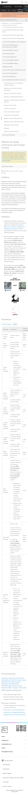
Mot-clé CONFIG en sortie (13, 680)
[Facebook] (17, 726)
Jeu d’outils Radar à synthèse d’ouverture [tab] (14, 80)
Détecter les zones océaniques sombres (14, 121)
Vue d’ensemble (7, 6)
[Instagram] (21, 729)
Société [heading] (3, 748)
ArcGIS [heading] (3, 736)
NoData (3, 680)
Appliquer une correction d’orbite (12, 93)
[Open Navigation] (26, 2)
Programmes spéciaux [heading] (7, 751)
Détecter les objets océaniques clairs (13, 118)
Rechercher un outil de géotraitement (14, 710)
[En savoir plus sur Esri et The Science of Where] (5, 730)
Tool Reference (5, 23)
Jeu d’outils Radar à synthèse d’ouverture (13, 27)
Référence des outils (20, 10)
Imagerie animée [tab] (7, 66)
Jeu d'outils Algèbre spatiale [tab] (11, 60)
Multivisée (6, 128)
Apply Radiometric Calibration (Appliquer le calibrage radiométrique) (14, 226)
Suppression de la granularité (11, 115)
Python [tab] (15, 324)
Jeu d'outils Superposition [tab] (10, 73)
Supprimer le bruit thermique (11, 131)
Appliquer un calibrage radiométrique (13, 96)
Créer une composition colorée (12, 111)
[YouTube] (24, 729)
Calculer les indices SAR (10, 105)
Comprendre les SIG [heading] (7, 744)
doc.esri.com (12, 16)
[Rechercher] (22, 2)
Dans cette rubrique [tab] (7, 166)
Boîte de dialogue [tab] (6, 324)
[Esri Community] (17, 729)
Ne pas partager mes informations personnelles (14, 791)
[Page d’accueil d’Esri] (4, 2)
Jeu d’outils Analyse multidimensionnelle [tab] (14, 70)
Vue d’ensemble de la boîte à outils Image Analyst (12, 31)
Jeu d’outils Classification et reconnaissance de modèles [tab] (10, 46)
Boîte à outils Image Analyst (10, 25)
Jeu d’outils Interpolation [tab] (10, 57)
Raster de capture (13, 687)
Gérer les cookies (7, 786)
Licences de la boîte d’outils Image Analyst (12, 35)
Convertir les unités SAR (10, 108)
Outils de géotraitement (16, 23)
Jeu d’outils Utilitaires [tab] (9, 135)
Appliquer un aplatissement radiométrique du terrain (14, 101)
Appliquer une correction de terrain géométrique (13, 89)
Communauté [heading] (5, 740)
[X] (21, 726)
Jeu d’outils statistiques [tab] (9, 76)
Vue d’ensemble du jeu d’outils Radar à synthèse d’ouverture (13, 84)
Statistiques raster (6, 684)
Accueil (4, 10)
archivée (21, 153)
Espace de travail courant (17, 678)
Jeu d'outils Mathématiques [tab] (10, 63)
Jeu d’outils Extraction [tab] (9, 53)
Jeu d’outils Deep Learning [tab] (10, 50)
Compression (5, 678)
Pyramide (17, 682)
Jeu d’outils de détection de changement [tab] (14, 41)
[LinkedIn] (24, 726)
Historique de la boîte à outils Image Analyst (13, 38)
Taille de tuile (22, 687)
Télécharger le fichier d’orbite (11, 125)
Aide (14, 10)
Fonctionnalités (18, 6)
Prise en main (9, 10)
